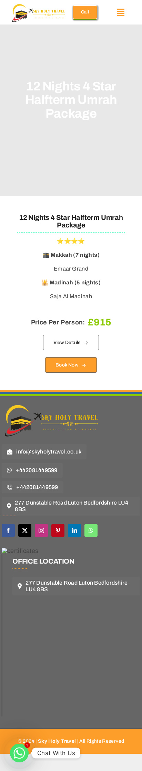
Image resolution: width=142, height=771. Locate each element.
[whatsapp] (91, 530)
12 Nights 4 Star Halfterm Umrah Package (71, 221)
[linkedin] (74, 530)
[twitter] (24, 530)
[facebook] (8, 530)
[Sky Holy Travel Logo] (53, 401)
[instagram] (41, 530)
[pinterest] (57, 530)
